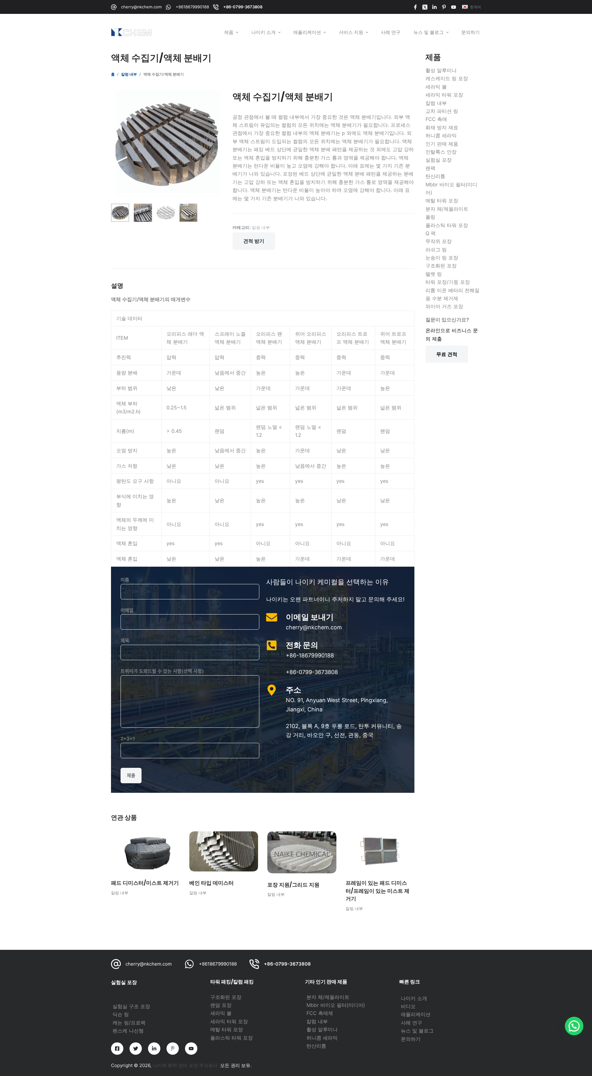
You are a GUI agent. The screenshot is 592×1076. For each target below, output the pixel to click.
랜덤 (216, 1005)
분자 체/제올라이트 (327, 997)
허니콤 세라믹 (322, 1038)
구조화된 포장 (225, 997)
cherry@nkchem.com (141, 6)
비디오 (408, 1006)
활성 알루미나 (322, 1029)
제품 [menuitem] (228, 32)
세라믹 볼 (221, 1013)
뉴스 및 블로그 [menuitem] (428, 32)
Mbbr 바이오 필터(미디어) (335, 1005)
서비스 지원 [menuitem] (351, 32)
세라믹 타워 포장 (229, 1021)
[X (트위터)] (424, 7)
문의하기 (411, 1039)
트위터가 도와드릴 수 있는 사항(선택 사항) (162, 671)
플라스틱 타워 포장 (231, 1038)
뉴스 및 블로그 (417, 1031)
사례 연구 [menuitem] (391, 32)
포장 (227, 1005)
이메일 (127, 610)
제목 (125, 641)
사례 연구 (411, 1023)
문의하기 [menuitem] (470, 32)
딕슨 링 (121, 1014)
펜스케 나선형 (128, 1031)
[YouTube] (453, 7)
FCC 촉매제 (319, 1013)
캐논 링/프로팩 (129, 1023)
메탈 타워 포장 (226, 1029)
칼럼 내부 (261, 227)
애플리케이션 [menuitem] (307, 32)
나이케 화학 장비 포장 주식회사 (185, 1065)
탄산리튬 (316, 1046)
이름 (125, 580)
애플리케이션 (415, 1014)
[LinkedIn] (434, 7)
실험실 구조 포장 (131, 1006)
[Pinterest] (444, 7)
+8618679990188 (192, 6)
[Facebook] (415, 7)
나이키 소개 (414, 998)
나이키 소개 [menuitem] (263, 32)
